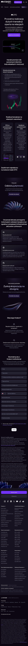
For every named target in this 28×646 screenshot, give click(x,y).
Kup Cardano (4, 559)
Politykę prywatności (7, 425)
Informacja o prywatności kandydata (16, 591)
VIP (19, 602)
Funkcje (3, 506)
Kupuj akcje (18, 550)
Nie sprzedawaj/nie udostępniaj (18, 586)
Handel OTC (3, 515)
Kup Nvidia (17, 552)
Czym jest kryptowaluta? (20, 569)
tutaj (2, 624)
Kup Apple (17, 556)
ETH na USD (17, 534)
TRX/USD (17, 544)
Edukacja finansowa (20, 567)
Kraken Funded (4, 526)
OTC (7, 611)
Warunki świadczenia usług (20, 423)
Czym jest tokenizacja (19, 574)
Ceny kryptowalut (5, 530)
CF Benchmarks (15, 606)
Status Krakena (18, 522)
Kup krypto (3, 508)
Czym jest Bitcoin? (19, 573)
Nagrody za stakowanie (6, 520)
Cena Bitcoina (4, 532)
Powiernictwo (11, 611)
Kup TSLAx (3, 571)
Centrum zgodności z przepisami (7, 588)
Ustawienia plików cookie (6, 586)
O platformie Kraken (20, 506)
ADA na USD (17, 543)
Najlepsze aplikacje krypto (20, 576)
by (4, 597)
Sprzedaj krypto (4, 510)
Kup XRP (3, 558)
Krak (2, 611)
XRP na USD (17, 535)
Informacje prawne (4, 591)
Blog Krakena (18, 513)
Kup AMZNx (3, 576)
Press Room (17, 516)
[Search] (23, 2)
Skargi (16, 525)
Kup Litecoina (4, 563)
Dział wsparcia (18, 523)
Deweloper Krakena (19, 515)
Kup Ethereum (4, 554)
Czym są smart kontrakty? (20, 571)
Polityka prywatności (12, 585)
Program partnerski (19, 518)
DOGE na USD (18, 541)
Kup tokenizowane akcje (7, 567)
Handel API (3, 519)
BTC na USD (17, 532)
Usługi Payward (4, 606)
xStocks (9, 606)
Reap (19, 606)
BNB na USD (17, 537)
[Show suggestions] (25, 385)
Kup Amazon (17, 558)
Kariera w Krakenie (19, 511)
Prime (5, 611)
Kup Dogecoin (4, 556)
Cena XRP (3, 537)
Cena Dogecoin (4, 535)
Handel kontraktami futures (7, 513)
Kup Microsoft (18, 561)
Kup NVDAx (3, 569)
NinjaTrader (12, 602)
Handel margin (4, 512)
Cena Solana (4, 541)
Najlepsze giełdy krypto (20, 578)
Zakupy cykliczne (5, 522)
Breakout (16, 602)
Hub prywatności (4, 585)
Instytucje (3, 517)
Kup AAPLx (3, 573)
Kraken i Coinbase (19, 580)
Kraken (2, 602)
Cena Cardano (4, 539)
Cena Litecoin (4, 543)
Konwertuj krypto (19, 530)
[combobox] (13, 385)
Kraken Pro (7, 602)
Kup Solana (3, 561)
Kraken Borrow (4, 524)
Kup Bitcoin (3, 552)
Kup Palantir (17, 559)
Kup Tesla (17, 554)
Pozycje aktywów (18, 520)
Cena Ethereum (4, 534)
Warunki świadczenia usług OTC (8, 445)
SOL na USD (17, 539)
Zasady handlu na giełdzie (17, 590)
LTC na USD (17, 546)
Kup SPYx (3, 574)
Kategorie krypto (5, 544)
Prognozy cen (4, 546)
